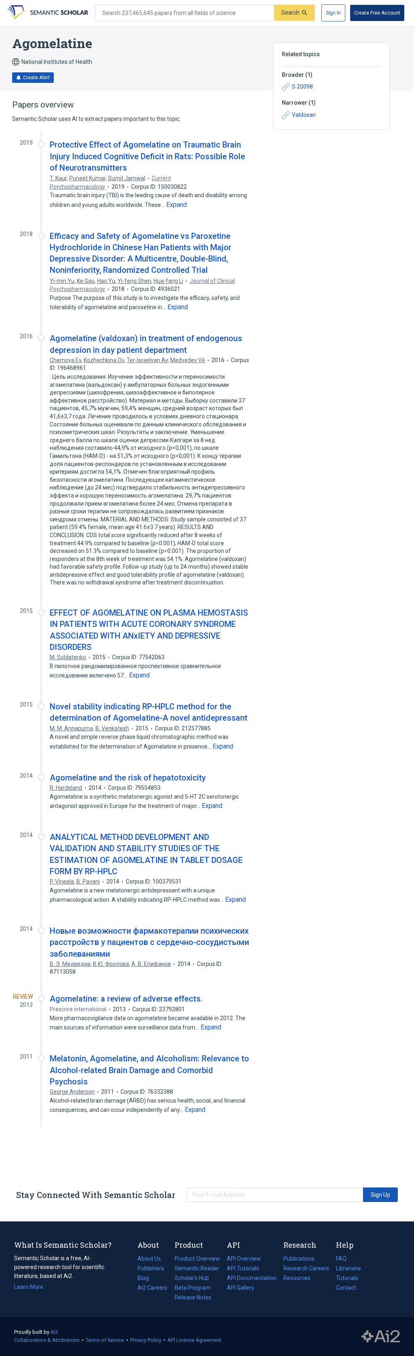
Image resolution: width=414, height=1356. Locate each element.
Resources (296, 1279)
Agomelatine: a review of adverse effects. (126, 999)
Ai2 (54, 1332)
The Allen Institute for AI (380, 1336)
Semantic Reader (197, 1268)
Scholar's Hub (192, 1278)
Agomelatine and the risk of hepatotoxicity (128, 777)
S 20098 (302, 86)
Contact (346, 1287)
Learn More (28, 1287)
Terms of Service (105, 1340)
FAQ (341, 1258)
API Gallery (240, 1287)
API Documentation (252, 1279)
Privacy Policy (145, 1340)
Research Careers (306, 1269)
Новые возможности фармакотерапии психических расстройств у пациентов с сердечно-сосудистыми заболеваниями (149, 942)
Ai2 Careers (152, 1288)
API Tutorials (243, 1268)
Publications (299, 1259)
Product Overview (197, 1258)
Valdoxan (304, 115)
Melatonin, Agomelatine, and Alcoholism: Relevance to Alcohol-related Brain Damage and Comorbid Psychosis (149, 1070)
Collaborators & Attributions (47, 1340)
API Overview (244, 1258)
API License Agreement (194, 1340)
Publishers (150, 1268)
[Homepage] (47, 13)
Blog (146, 1279)
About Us (149, 1258)
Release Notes (193, 1297)
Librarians (348, 1268)
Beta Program (193, 1287)
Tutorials (347, 1278)
